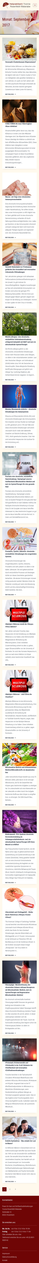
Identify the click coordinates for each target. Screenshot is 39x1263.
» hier (19, 1234)
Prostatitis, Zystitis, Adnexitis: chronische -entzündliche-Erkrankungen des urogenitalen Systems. (21, 553)
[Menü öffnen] (35, 5)
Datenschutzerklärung (9, 1257)
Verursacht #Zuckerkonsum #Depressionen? (20, 62)
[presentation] (19, 49)
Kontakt (4, 1260)
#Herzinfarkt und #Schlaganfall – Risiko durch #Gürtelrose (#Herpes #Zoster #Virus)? (19, 914)
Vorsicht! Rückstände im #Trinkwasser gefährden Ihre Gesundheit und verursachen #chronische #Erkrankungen (20, 269)
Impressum (6, 1253)
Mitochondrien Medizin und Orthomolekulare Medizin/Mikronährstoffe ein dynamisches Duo (20, 769)
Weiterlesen (10, 94)
